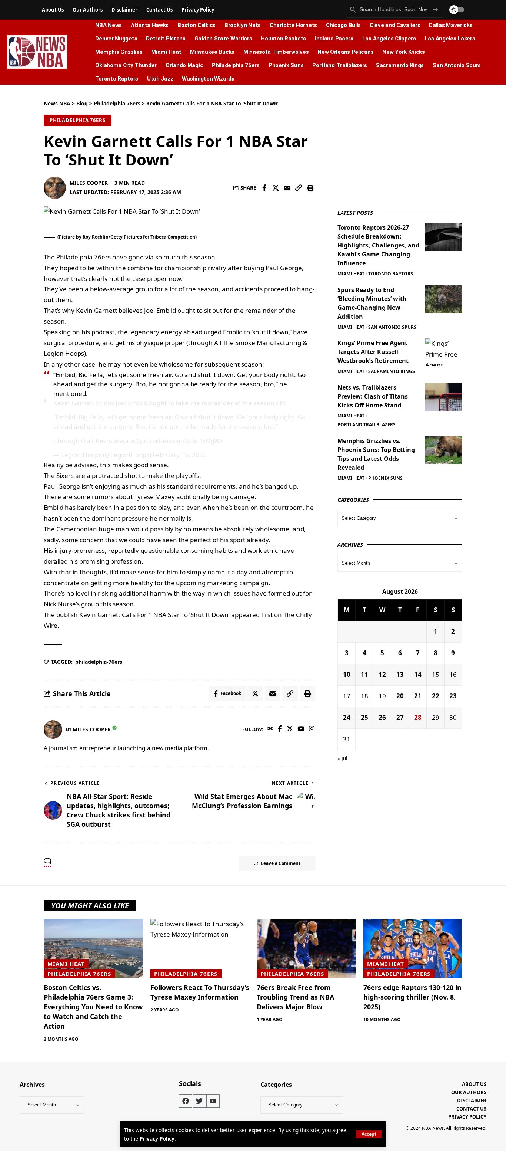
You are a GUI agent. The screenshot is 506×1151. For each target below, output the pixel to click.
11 (364, 674)
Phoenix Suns (385, 478)
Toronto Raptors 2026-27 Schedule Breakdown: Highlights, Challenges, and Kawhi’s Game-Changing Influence (378, 245)
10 (346, 674)
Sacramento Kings (391, 371)
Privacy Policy (157, 1138)
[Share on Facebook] (264, 188)
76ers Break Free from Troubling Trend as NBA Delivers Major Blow (295, 997)
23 (453, 696)
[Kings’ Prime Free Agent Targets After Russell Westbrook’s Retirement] (443, 352)
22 (435, 696)
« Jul (342, 758)
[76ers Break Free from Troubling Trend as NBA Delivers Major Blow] (306, 948)
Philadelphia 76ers (78, 120)
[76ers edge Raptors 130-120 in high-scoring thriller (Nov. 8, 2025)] (413, 948)
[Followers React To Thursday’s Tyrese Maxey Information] (200, 948)
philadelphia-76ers (98, 661)
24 (346, 717)
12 (382, 674)
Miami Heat (350, 273)
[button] (369, 1134)
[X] (290, 729)
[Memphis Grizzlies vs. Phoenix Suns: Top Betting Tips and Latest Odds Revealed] (443, 450)
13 (400, 674)
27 (400, 717)
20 (400, 696)
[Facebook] (280, 729)
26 (382, 717)
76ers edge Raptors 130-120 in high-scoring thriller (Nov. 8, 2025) (412, 997)
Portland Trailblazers (366, 425)
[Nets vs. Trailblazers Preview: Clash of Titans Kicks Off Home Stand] (443, 397)
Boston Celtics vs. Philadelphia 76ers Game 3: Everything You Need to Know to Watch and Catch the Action (93, 1006)
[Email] (287, 188)
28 (418, 717)
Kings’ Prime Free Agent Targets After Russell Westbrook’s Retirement (373, 352)
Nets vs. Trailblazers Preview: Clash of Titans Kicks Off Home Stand (372, 396)
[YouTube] (301, 729)
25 (364, 717)
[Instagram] (311, 729)
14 (418, 674)
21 (418, 696)
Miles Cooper (89, 182)
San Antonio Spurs (392, 327)
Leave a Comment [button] (280, 863)
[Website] (270, 729)
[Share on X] (275, 188)
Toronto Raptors (390, 273)
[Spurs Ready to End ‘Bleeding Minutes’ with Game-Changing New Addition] (443, 299)
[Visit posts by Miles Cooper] (55, 188)
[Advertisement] (393, 145)
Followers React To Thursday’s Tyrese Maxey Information (199, 992)
